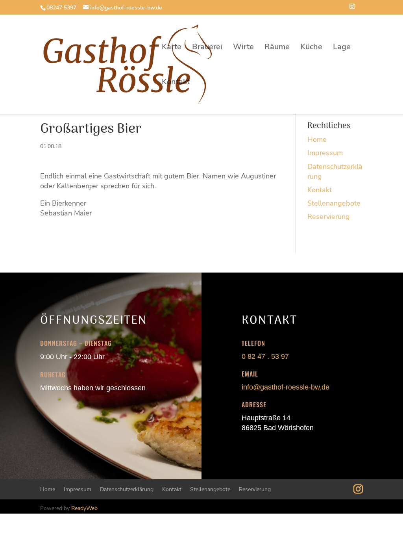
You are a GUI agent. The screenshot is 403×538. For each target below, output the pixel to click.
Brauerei (207, 48)
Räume (277, 48)
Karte (171, 48)
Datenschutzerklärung (126, 489)
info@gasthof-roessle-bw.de (285, 387)
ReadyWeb (84, 508)
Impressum (325, 153)
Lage (342, 48)
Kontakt (176, 83)
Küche (311, 48)
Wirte (243, 48)
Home (317, 139)
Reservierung (328, 216)
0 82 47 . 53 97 (265, 356)
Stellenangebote (333, 203)
